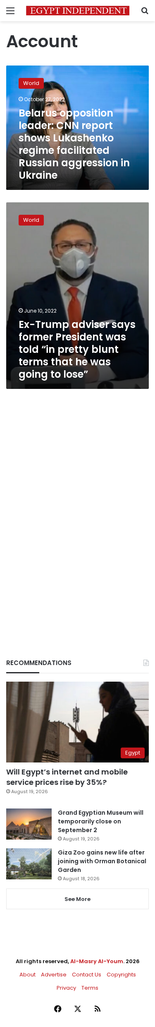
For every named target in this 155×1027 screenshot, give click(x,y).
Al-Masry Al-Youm (96, 961)
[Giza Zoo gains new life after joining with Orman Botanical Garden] (29, 863)
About (27, 974)
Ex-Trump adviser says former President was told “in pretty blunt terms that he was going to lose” (77, 349)
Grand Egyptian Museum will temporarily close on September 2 (100, 821)
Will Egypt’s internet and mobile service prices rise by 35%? (67, 777)
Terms (89, 988)
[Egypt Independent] (77, 10)
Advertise (54, 974)
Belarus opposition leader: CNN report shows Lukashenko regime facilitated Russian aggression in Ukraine (74, 144)
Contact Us (86, 974)
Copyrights (121, 974)
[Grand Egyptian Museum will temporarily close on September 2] (29, 824)
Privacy (66, 988)
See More (77, 899)
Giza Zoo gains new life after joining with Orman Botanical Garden (102, 861)
